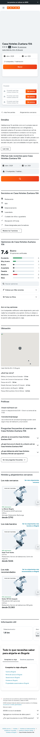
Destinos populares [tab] (27, 659)
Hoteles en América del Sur (27, 728)
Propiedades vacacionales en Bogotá (17, 683)
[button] (37, 2)
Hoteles (15, 728)
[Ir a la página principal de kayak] (13, 7)
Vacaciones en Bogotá (13, 677)
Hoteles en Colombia (10, 730)
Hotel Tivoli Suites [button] (8, 552)
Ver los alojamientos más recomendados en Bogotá (30, 570)
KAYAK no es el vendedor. (12, 711)
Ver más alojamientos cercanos (32, 481)
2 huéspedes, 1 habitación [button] (13, 61)
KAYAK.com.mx (6, 728)
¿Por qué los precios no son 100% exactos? (18, 718)
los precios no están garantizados (12, 704)
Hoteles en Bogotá (11, 680)
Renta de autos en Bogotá (14, 675)
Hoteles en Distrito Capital (26, 730)
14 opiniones (22, 47)
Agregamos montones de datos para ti (16, 714)
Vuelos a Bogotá (11, 672)
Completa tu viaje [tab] (10, 659)
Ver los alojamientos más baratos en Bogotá (30, 525)
